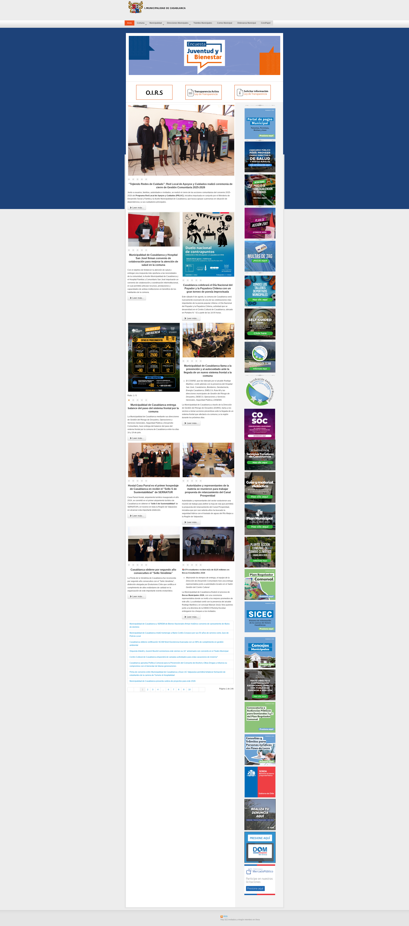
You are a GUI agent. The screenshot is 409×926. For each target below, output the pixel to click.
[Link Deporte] (260, 291)
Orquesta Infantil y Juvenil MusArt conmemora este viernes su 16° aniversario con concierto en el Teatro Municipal (179, 651)
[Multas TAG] (260, 256)
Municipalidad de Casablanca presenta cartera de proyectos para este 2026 (163, 681)
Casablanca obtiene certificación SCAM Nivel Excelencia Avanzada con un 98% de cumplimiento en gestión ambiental (177, 643)
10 (189, 689)
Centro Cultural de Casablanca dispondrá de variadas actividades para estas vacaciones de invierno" (174, 657)
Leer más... (138, 207)
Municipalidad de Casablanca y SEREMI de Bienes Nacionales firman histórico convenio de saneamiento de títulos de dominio (180, 625)
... (163, 689)
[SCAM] (260, 357)
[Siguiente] (196, 689)
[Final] (202, 689)
